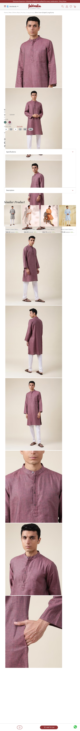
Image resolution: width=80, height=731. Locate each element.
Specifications (11, 152)
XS (6, 129)
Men (10, 12)
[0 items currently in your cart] (74, 6)
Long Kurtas (30, 12)
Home (6, 12)
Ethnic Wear (16, 12)
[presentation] (63, 6)
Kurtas (23, 12)
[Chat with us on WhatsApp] (75, 726)
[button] (5, 122)
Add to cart (50, 727)
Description (10, 190)
